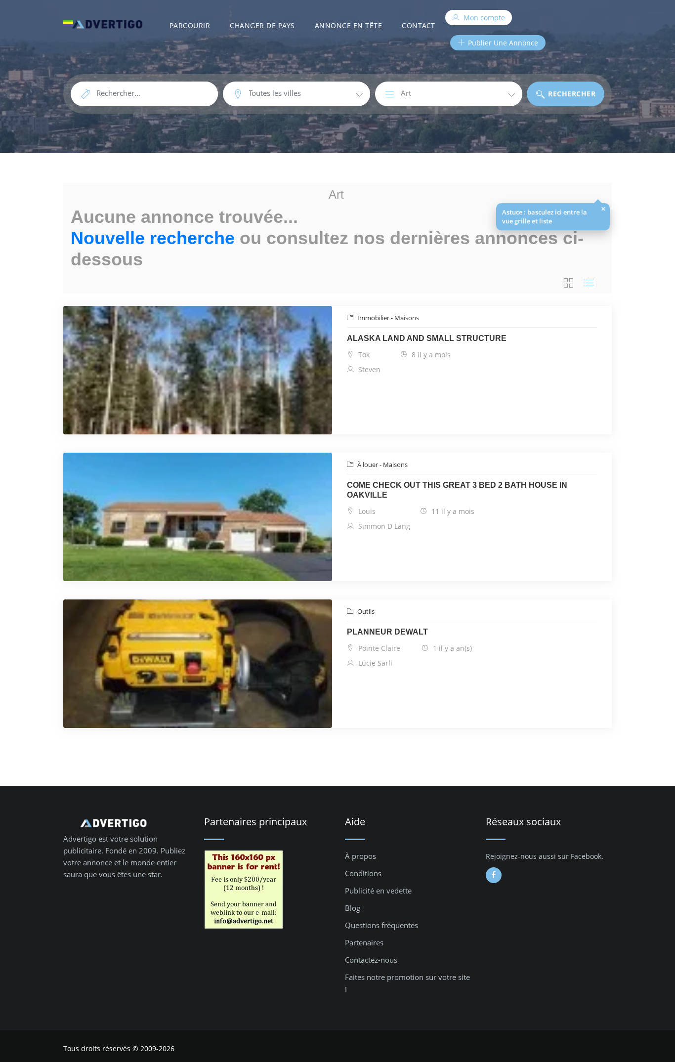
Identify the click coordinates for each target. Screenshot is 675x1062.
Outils (365, 611)
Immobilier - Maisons (387, 317)
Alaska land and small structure (426, 338)
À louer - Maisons (382, 464)
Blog (352, 908)
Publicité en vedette (378, 890)
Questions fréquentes (381, 925)
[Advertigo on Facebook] (494, 875)
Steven (368, 369)
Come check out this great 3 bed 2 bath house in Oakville (457, 490)
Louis (366, 511)
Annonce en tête (348, 25)
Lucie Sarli (374, 663)
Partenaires (364, 942)
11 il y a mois (451, 511)
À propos (360, 856)
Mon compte (483, 17)
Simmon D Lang (383, 526)
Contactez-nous (371, 960)
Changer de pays (262, 25)
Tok (363, 354)
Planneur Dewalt (387, 632)
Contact (418, 25)
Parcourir (190, 25)
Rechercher (571, 93)
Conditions (363, 873)
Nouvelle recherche (153, 238)
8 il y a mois (430, 354)
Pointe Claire (378, 648)
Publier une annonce (502, 42)
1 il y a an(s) (451, 648)
